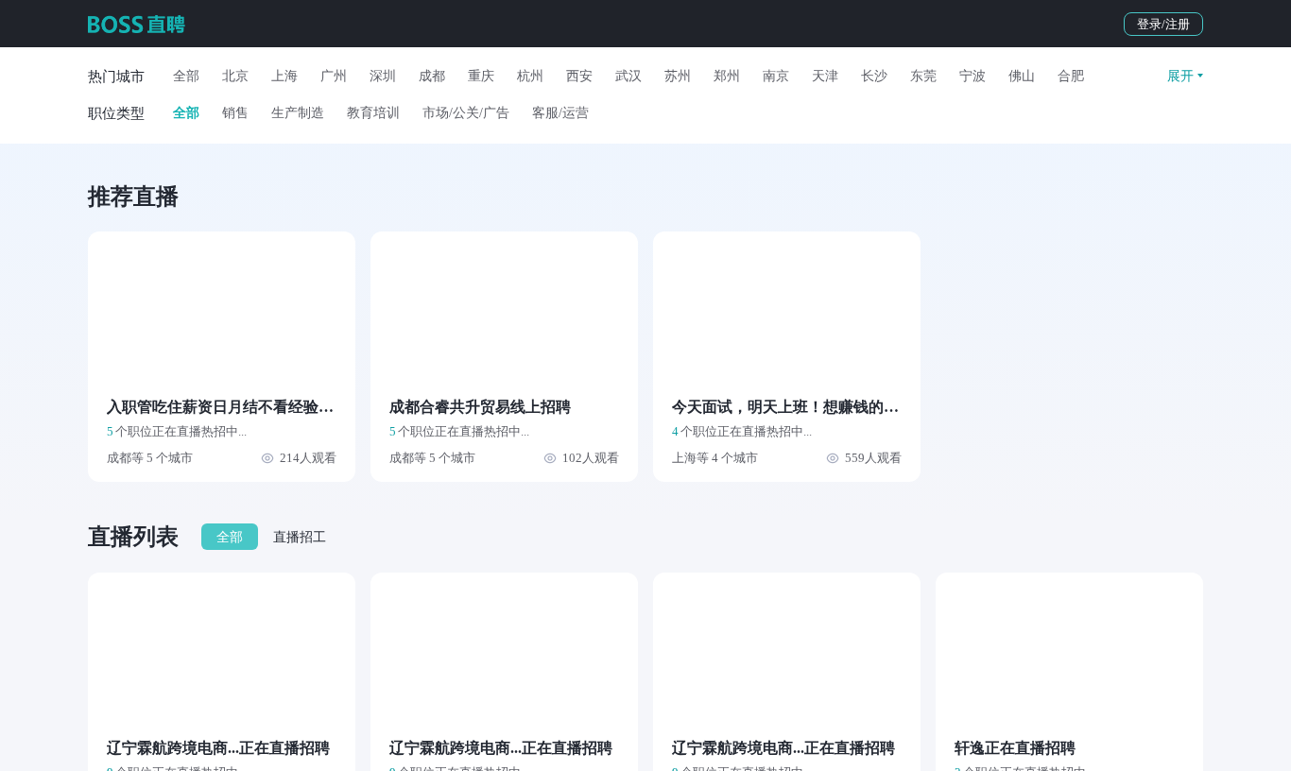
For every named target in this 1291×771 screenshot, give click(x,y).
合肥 (1071, 76)
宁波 (972, 76)
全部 (186, 76)
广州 (333, 76)
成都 (432, 76)
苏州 (677, 76)
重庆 (481, 76)
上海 (284, 76)
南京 (776, 76)
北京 (235, 76)
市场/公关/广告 (465, 113)
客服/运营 (560, 113)
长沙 (874, 76)
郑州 (727, 76)
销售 (235, 113)
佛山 (1021, 76)
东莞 (923, 76)
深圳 (383, 76)
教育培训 (373, 113)
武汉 (628, 76)
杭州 (530, 76)
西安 (579, 76)
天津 (825, 76)
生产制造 (297, 113)
